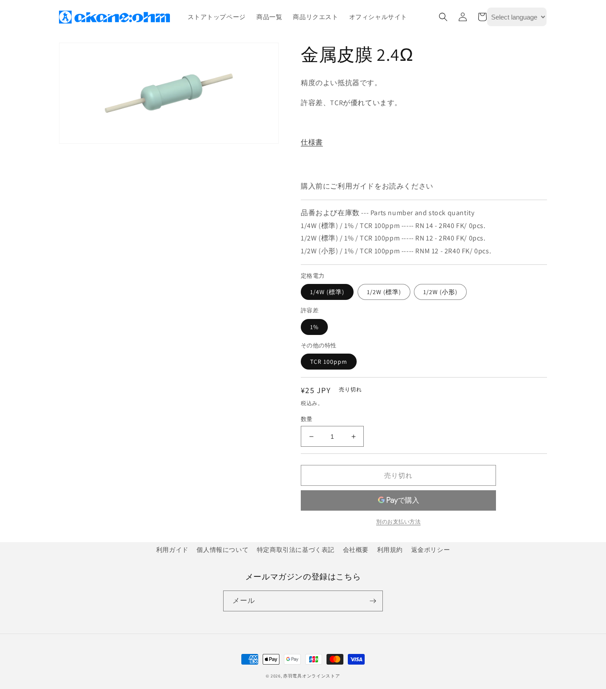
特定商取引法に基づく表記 (295, 550)
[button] (443, 17)
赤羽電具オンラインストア (311, 676)
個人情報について (222, 550)
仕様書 (312, 142)
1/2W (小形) (440, 292)
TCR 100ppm (328, 362)
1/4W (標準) (327, 292)
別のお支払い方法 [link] (398, 521)
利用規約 (390, 550)
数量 (307, 419)
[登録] (372, 601)
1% (314, 327)
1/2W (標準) (384, 292)
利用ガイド (172, 550)
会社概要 (356, 550)
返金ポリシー (430, 550)
